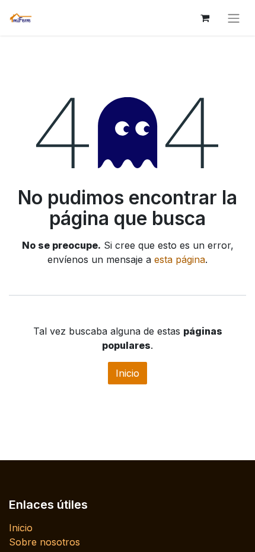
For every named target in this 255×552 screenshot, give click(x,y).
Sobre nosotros (44, 542)
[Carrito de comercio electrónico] (204, 18)
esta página (179, 259)
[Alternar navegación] (233, 18)
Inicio (127, 373)
